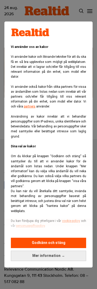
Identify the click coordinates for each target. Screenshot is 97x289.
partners (29, 106)
